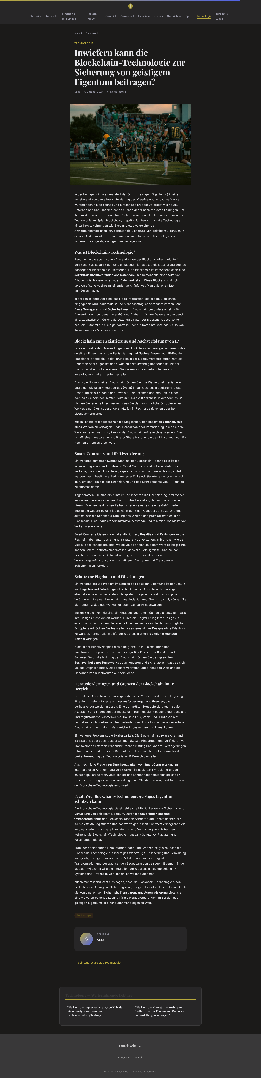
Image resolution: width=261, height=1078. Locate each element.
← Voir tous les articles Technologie (97, 962)
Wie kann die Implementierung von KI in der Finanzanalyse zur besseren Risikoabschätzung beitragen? (95, 1011)
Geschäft (110, 16)
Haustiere (144, 16)
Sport (189, 16)
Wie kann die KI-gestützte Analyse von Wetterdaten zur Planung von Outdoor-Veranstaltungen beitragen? (159, 1011)
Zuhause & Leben (222, 16)
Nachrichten (174, 16)
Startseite (35, 16)
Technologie (204, 16)
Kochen (158, 16)
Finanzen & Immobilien (69, 16)
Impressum (124, 1057)
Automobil (51, 16)
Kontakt (139, 1057)
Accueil (78, 33)
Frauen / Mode (92, 16)
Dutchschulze (130, 1045)
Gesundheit (127, 16)
